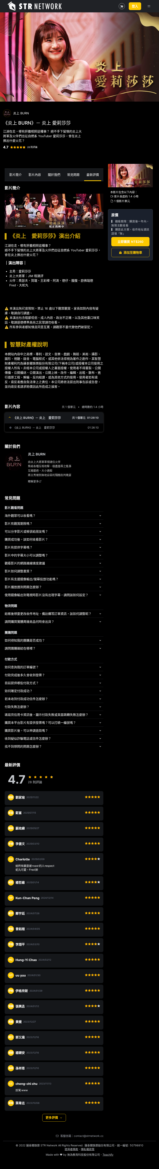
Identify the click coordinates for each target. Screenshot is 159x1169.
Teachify (108, 1154)
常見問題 (73, 175)
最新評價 (92, 175)
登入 (135, 6)
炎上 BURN (36, 454)
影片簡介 (15, 175)
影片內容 (35, 175)
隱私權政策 (87, 1149)
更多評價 (52, 1117)
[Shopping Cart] (122, 6)
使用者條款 (71, 1149)
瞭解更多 (33, 481)
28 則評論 (32, 147)
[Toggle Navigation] (149, 6)
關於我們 (54, 175)
